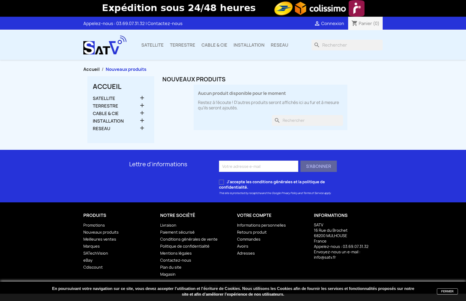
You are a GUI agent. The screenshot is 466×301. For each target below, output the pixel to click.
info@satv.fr (325, 257)
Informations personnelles (261, 225)
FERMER (447, 291)
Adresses (246, 253)
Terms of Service (313, 193)
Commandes (249, 239)
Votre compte (254, 215)
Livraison (168, 225)
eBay (87, 260)
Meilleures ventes (99, 239)
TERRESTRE (182, 45)
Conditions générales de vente (189, 239)
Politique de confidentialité (185, 246)
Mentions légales (176, 253)
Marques (91, 246)
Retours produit (252, 232)
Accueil (107, 86)
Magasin (168, 274)
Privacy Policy (289, 193)
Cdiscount (93, 267)
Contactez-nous (165, 23)
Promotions (94, 225)
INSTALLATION (249, 45)
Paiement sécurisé (177, 232)
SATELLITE (152, 45)
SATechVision (95, 253)
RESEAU (279, 45)
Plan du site (170, 267)
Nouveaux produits (101, 232)
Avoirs (242, 246)
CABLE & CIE (214, 45)
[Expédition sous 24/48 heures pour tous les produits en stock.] (233, 8)
